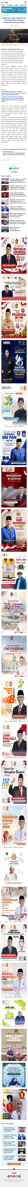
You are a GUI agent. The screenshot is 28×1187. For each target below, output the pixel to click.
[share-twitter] (13, 168)
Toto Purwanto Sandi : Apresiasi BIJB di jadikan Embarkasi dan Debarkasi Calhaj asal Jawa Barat (14, 153)
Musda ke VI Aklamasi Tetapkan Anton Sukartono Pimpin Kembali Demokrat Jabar (10, 1136)
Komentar (14, 171)
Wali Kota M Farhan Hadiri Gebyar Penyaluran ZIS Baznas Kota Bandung (10, 1143)
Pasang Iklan (11, 1179)
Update (19, 393)
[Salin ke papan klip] (18, 168)
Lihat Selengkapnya (13, 1163)
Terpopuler (9, 5)
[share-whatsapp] (15, 168)
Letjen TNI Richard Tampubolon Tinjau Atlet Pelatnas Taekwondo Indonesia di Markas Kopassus (10, 1129)
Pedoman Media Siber (19, 1179)
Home (3, 5)
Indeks (16, 5)
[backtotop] (14, 1169)
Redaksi (5, 1179)
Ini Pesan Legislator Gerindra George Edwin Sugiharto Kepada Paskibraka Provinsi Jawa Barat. (9, 1157)
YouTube (20, 1178)
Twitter (17, 1178)
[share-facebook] (10, 168)
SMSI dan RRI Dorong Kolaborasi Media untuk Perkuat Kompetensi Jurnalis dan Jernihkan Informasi (10, 1150)
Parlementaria (6, 159)
